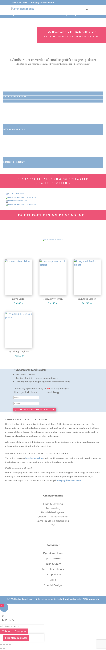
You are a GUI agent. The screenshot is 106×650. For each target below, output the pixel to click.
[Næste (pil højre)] (4, 648)
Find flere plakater (16, 637)
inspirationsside (34, 458)
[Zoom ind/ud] (1, 644)
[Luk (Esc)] (10, 644)
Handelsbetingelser (53, 512)
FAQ (53, 525)
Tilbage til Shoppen (14, 631)
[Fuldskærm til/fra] (4, 644)
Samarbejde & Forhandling (53, 521)
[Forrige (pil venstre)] (1, 648)
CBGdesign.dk (91, 599)
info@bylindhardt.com (68, 480)
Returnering (53, 508)
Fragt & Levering (53, 504)
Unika (53, 579)
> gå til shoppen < (53, 183)
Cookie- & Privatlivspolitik (53, 516)
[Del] (7, 644)
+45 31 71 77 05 (19, 2)
